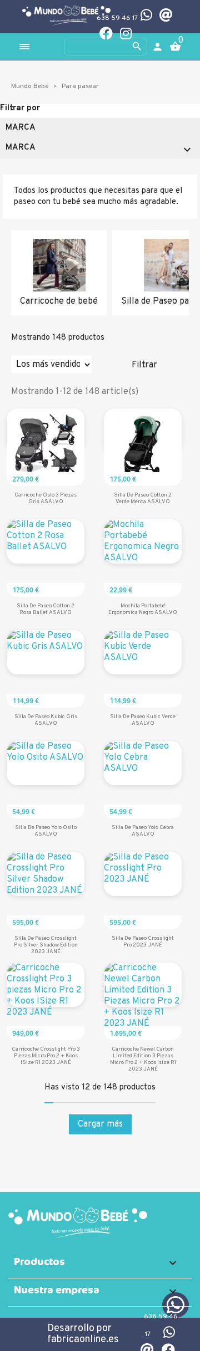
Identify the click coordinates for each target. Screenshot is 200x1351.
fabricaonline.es (83, 1339)
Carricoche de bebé (59, 301)
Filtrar (144, 365)
